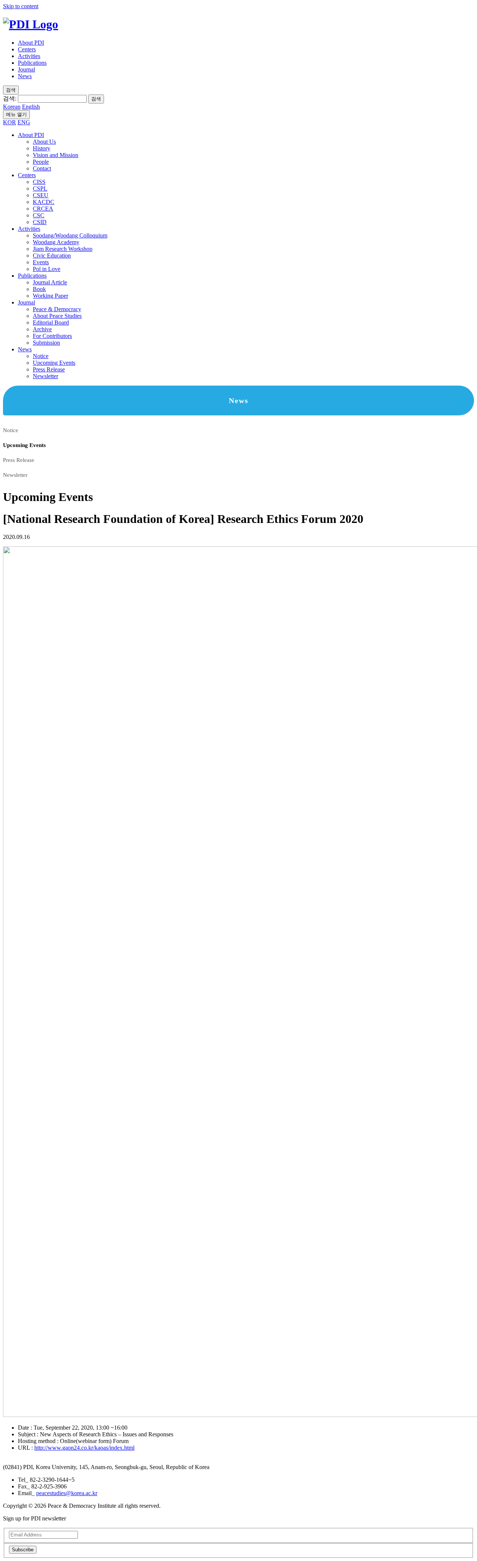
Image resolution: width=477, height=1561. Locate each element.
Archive (42, 329)
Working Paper (50, 296)
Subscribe (23, 1549)
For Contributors (52, 336)
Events (41, 262)
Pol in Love (46, 269)
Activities (29, 56)
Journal (26, 69)
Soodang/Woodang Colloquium (70, 235)
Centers (27, 49)
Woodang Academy (56, 242)
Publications (32, 63)
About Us (44, 141)
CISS (39, 182)
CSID (40, 222)
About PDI (31, 42)
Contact (42, 168)
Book (39, 289)
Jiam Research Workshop (62, 249)
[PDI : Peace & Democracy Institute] (30, 24)
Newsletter (45, 376)
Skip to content (20, 6)
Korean (11, 106)
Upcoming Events (54, 363)
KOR (9, 122)
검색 (96, 99)
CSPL (40, 188)
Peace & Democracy (57, 309)
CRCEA (43, 208)
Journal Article (50, 282)
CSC (38, 215)
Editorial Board (51, 322)
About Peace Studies (57, 316)
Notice (40, 356)
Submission (46, 342)
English (31, 106)
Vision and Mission (55, 155)
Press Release (49, 369)
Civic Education (52, 255)
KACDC (43, 202)
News (25, 76)
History (41, 148)
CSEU (40, 195)
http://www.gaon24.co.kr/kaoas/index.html (84, 1448)
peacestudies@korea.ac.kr (66, 1493)
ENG (24, 122)
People (41, 162)
